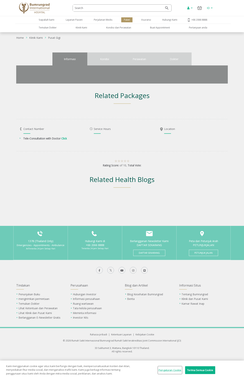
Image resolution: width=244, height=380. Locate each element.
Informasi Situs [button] (190, 285)
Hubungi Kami (169, 19)
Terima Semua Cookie (200, 370)
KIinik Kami (81, 27)
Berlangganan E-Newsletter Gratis (39, 317)
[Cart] (199, 8)
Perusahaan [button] (79, 285)
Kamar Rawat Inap (192, 303)
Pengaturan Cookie (170, 370)
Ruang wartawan (83, 303)
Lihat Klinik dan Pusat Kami (35, 313)
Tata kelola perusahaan (87, 308)
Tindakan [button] (23, 285)
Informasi (70, 59)
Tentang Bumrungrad (194, 294)
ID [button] (208, 8)
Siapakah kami (46, 19)
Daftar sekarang (149, 252)
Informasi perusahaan (86, 299)
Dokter (174, 59)
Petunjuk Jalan (203, 252)
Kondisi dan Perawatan (118, 27)
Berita (131, 299)
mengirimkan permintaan (33, 299)
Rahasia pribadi (98, 334)
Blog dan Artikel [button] (136, 285)
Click (64, 138)
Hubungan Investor (84, 294)
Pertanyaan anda (198, 27)
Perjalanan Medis (103, 19)
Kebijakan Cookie (145, 334)
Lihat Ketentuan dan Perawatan (38, 308)
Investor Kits (80, 317)
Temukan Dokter (48, 27)
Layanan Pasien (74, 19)
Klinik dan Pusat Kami (194, 299)
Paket (127, 19)
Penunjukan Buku (29, 294)
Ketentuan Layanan (121, 334)
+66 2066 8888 (199, 19)
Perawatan (139, 59)
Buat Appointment (160, 27)
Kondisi (104, 59)
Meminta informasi (84, 313)
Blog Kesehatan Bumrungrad (145, 294)
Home (20, 37)
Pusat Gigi (54, 37)
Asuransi (146, 19)
